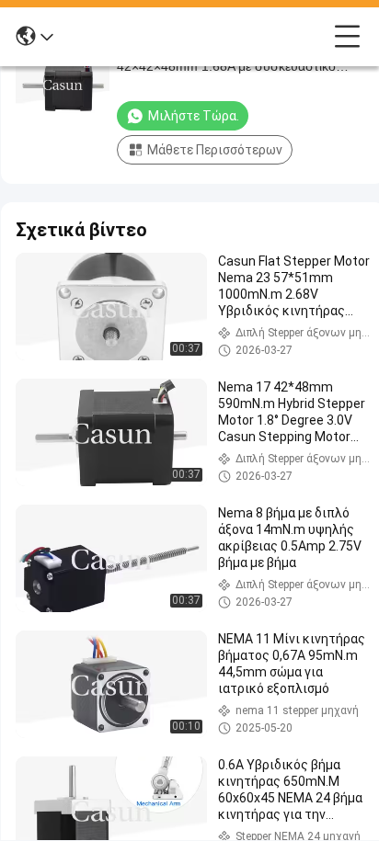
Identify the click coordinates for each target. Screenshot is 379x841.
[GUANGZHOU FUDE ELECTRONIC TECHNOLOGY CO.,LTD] (194, 36)
